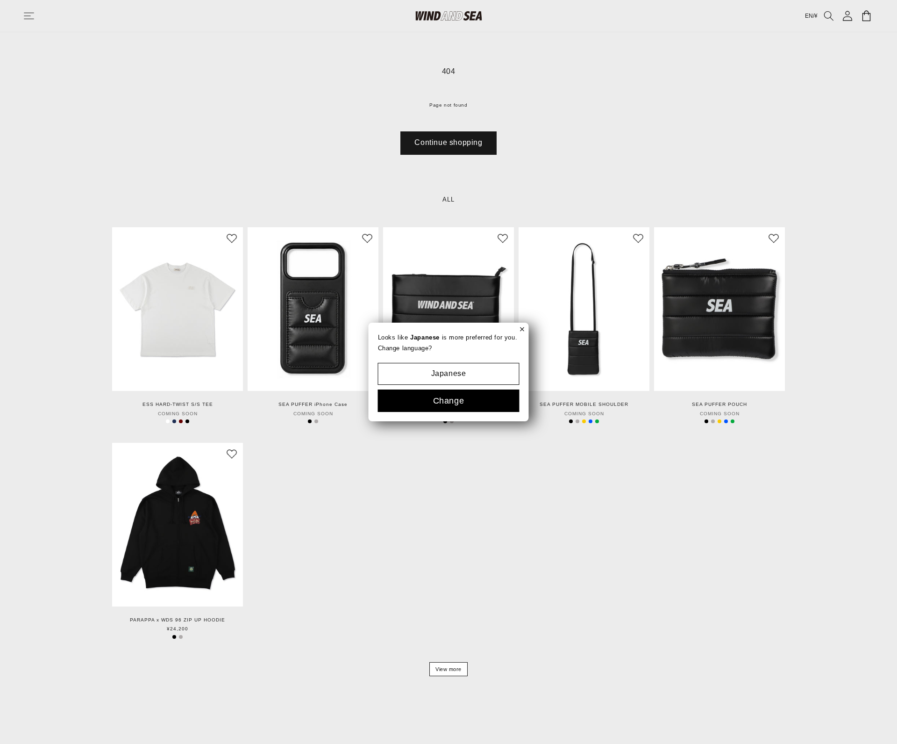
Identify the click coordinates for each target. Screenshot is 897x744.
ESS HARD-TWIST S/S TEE (177, 404)
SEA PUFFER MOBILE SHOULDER (584, 404)
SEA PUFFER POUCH (719, 404)
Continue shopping (448, 142)
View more (448, 669)
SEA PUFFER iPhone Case (313, 404)
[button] (38, 16)
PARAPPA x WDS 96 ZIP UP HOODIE (177, 620)
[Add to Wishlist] (232, 238)
